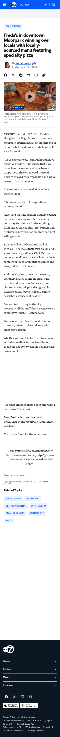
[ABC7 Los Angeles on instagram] (22, 697)
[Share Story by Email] (36, 75)
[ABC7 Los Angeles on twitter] (14, 697)
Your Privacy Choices (27, 717)
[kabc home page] (8, 649)
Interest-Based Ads (25, 724)
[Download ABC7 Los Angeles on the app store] (11, 705)
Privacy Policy (9, 717)
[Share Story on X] (13, 75)
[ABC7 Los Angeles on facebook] (6, 697)
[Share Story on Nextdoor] (28, 75)
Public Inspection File (12, 727)
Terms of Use (8, 724)
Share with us (14, 455)
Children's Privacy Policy (13, 721)
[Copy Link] (44, 75)
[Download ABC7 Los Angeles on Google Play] (29, 705)
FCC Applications (32, 727)
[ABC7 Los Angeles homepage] (13, 4)
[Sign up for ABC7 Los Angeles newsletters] (30, 697)
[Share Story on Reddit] (21, 75)
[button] (4, 4)
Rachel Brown (23, 63)
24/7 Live (24, 4)
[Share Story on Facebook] (5, 75)
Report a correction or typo (17, 475)
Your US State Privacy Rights (39, 721)
